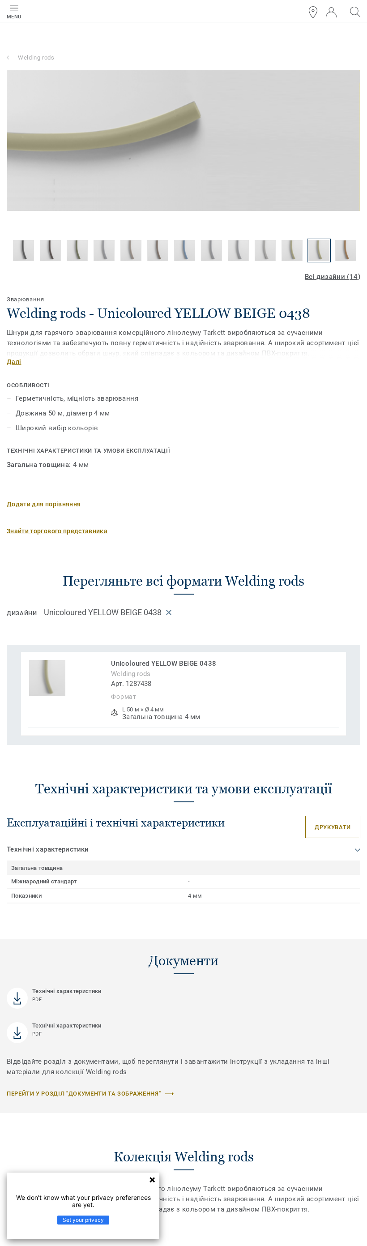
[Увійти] (331, 12)
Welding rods (36, 57)
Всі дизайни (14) (332, 277)
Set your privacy (83, 1219)
